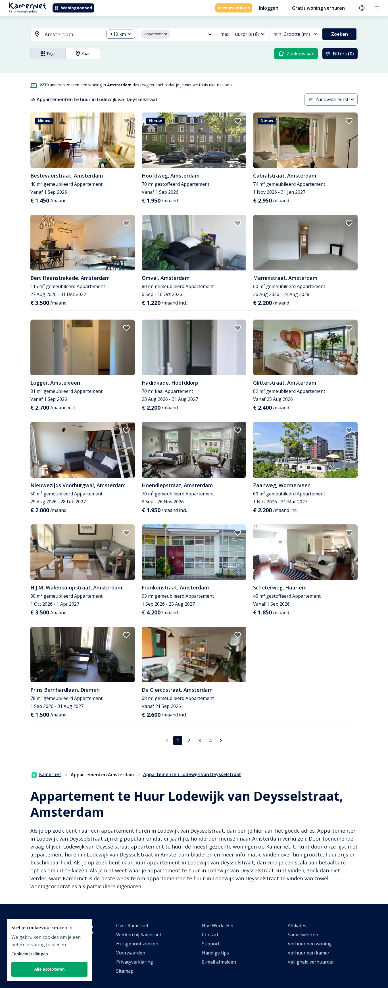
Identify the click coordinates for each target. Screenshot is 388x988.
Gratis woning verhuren (318, 8)
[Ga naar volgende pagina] (221, 740)
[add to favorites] (126, 121)
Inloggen (268, 8)
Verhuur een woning (310, 944)
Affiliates (297, 925)
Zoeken (339, 34)
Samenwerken (303, 934)
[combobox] (63, 34)
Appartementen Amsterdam (102, 775)
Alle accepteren (49, 969)
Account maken (234, 8)
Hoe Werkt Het (218, 925)
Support (211, 944)
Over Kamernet (132, 925)
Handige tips (215, 953)
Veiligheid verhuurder (311, 962)
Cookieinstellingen (29, 953)
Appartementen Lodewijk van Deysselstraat (192, 774)
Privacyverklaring (134, 962)
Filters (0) (343, 54)
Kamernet (50, 774)
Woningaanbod (76, 8)
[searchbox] (72, 34)
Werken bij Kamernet (138, 934)
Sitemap (124, 971)
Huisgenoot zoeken (137, 944)
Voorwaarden (130, 953)
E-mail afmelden (219, 962)
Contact (210, 934)
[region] (49, 950)
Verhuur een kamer (308, 953)
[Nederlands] (362, 8)
